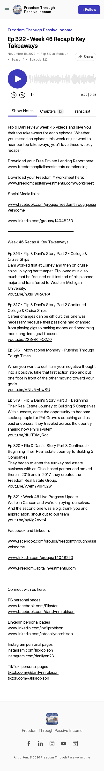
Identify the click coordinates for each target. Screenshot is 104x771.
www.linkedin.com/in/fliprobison (35, 628)
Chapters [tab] (51, 111)
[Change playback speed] (32, 94)
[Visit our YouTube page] (63, 743)
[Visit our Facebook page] (28, 743)
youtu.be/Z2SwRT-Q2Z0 (30, 339)
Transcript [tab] (81, 111)
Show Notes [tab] (23, 110)
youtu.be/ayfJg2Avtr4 (27, 519)
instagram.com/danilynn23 (31, 656)
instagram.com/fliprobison (30, 650)
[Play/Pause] (17, 79)
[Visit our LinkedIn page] (40, 743)
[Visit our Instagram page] (52, 743)
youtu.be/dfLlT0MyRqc (28, 435)
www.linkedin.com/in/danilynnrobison (40, 633)
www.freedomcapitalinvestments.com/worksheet (51, 183)
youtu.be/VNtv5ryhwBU (29, 389)
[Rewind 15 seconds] (13, 94)
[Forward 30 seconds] (22, 94)
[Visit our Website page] (75, 743)
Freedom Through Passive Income (39, 10)
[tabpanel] (52, 405)
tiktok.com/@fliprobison (28, 678)
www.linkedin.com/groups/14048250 (40, 220)
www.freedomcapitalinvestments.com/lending (48, 166)
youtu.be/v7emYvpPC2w (30, 486)
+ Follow (89, 9)
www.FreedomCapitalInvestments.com (42, 568)
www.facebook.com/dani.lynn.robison (41, 611)
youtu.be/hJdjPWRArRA (29, 294)
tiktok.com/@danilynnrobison (33, 672)
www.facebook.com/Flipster (33, 605)
